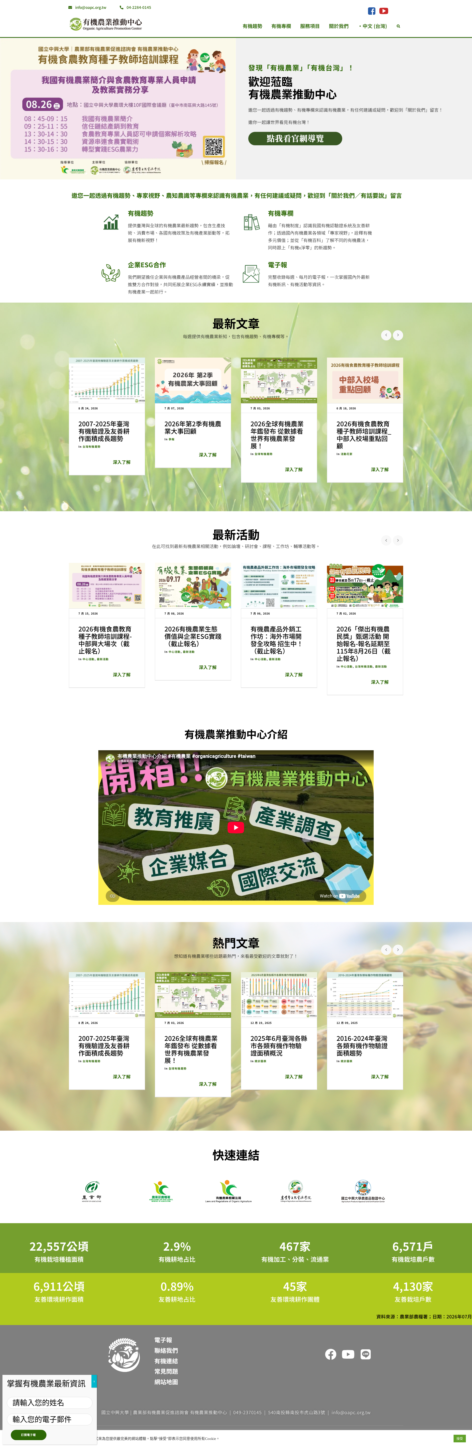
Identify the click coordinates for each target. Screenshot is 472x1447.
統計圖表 (260, 1061)
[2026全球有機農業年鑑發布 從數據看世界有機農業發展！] (279, 380)
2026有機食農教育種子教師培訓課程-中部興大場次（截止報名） (105, 639)
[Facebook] (372, 11)
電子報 (277, 264)
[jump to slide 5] (113, 173)
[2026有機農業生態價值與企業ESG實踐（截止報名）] (193, 585)
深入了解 (122, 462)
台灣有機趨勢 (92, 446)
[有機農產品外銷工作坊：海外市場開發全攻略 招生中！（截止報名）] (279, 585)
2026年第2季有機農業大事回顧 (192, 427)
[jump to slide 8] (130, 173)
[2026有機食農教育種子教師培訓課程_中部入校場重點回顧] (365, 380)
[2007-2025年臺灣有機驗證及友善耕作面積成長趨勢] (107, 380)
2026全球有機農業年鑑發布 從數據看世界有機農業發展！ (277, 434)
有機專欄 (281, 212)
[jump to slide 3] (103, 173)
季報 (172, 439)
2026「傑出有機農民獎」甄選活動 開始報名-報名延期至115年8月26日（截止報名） (364, 643)
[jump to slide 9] (135, 173)
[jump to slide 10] (140, 173)
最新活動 (236, 534)
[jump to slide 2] (97, 173)
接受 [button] (460, 1438)
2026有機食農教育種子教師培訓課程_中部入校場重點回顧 (364, 434)
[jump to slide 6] (119, 173)
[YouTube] (384, 10)
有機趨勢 (140, 212)
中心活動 (88, 659)
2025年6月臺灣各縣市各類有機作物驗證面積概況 (279, 1045)
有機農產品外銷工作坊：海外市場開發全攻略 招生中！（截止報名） (277, 639)
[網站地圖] (166, 1392)
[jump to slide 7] (124, 173)
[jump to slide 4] (108, 173)
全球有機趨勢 (264, 454)
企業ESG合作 (147, 264)
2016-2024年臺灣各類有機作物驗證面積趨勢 (362, 1045)
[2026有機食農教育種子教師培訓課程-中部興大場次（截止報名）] (107, 585)
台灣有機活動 (364, 666)
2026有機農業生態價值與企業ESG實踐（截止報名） (192, 636)
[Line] (365, 1354)
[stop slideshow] (146, 173)
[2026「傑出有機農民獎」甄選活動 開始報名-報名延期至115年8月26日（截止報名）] (365, 585)
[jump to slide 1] (92, 173)
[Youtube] (348, 1354)
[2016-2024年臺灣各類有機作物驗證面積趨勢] (365, 995)
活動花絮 (347, 454)
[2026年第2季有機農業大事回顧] (193, 380)
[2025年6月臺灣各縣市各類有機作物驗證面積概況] (279, 995)
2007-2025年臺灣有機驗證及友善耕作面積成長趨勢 (104, 431)
